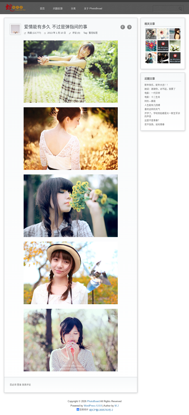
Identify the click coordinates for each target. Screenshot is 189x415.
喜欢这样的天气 (152, 109)
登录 (19, 385)
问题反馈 (58, 8)
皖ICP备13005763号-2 (101, 410)
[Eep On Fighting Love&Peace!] (175, 45)
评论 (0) (76, 33)
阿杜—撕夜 (150, 101)
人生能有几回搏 (152, 105)
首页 (42, 8)
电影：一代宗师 (152, 93)
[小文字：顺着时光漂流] (163, 33)
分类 (73, 8)
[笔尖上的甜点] (175, 33)
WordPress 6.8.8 (93, 405)
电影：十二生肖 (152, 97)
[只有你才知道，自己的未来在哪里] (175, 57)
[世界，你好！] (163, 45)
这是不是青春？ (152, 120)
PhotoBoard (93, 401)
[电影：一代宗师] (163, 57)
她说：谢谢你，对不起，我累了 (160, 89)
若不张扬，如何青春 (154, 124)
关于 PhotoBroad (93, 8)
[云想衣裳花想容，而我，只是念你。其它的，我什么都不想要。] (151, 45)
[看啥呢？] (151, 33)
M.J (117, 405)
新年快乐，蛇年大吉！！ (157, 85)
